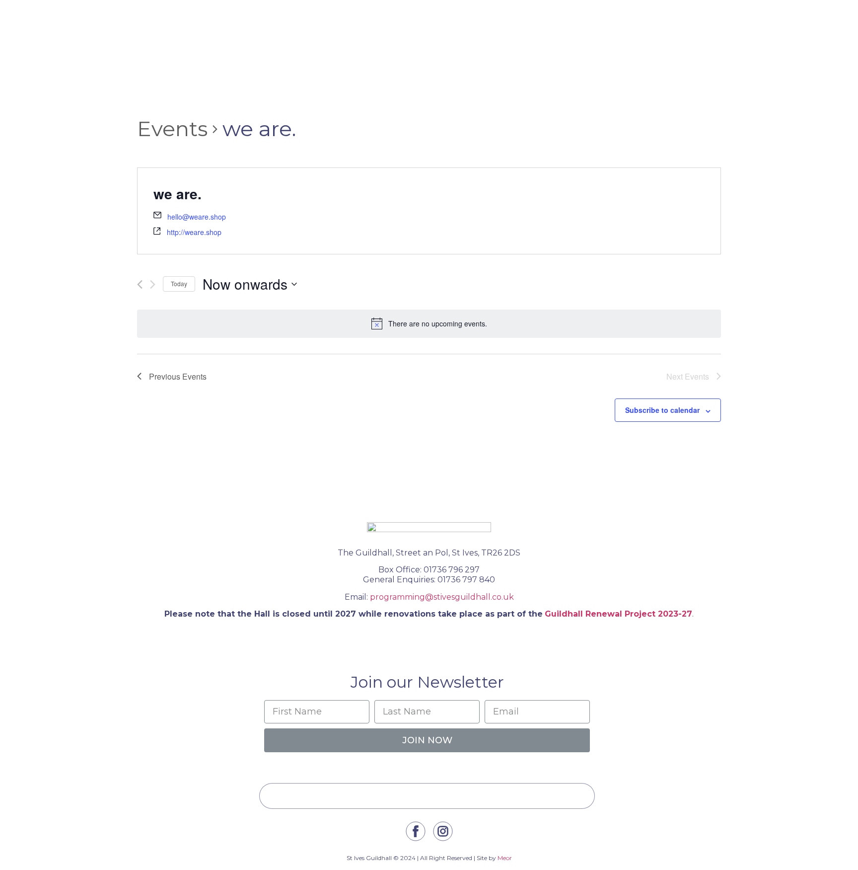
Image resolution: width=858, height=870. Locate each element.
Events (172, 129)
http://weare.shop (194, 232)
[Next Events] (152, 284)
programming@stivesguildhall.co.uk (442, 597)
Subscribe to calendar (662, 410)
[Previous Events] (140, 284)
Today (179, 283)
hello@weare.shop (196, 217)
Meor (505, 858)
